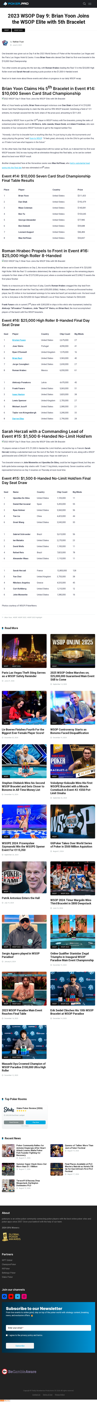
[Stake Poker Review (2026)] (9, 1111)
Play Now (36, 1122)
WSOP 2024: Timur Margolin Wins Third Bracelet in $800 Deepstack (70, 902)
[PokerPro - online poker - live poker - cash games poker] (15, 3)
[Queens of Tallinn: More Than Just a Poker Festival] (56, 1156)
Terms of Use (47, 1395)
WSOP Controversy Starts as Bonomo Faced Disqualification (69, 731)
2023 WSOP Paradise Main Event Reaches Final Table (22, 1012)
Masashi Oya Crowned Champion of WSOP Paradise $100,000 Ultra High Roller (24, 1067)
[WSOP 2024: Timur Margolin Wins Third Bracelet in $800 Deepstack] (72, 878)
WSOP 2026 (16, 666)
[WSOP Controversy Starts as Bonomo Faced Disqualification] (72, 708)
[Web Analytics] (5, 1401)
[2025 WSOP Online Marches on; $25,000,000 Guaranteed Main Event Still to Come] (72, 651)
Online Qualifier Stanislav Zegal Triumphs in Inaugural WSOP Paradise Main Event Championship (72, 957)
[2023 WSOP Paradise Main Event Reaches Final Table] (24, 989)
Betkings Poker (9, 1273)
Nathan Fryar (18, 42)
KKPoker (6, 1268)
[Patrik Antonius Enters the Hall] (24, 877)
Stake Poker (7, 1277)
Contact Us (36, 1395)
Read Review (13, 1122)
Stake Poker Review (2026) (30, 1108)
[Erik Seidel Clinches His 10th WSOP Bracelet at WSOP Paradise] (72, 989)
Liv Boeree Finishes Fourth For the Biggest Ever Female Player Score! (23, 731)
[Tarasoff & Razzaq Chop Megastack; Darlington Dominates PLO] (8, 1191)
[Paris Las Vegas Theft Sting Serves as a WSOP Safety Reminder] (24, 651)
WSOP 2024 (65, 893)
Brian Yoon (8, 617)
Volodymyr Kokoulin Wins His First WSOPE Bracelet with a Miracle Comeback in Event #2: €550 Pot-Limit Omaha (71, 788)
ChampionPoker (9, 1264)
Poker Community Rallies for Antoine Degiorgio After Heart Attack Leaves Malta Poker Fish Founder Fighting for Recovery (31, 1150)
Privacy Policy (60, 1395)
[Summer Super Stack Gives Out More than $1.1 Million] (8, 1175)
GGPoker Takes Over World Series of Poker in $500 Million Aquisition (71, 845)
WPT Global (7, 1260)
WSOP (6, 30)
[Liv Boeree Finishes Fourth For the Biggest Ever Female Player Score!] (24, 708)
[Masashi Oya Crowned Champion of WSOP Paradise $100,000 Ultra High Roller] (24, 1042)
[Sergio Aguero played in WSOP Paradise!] (24, 932)
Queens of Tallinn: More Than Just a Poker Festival (79, 1146)
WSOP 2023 (18, 30)
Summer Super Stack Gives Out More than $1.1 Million (31, 1165)
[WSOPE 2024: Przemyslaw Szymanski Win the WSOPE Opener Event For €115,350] (24, 821)
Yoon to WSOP (35, 138)
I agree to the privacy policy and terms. (26, 1335)
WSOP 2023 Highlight (34, 617)
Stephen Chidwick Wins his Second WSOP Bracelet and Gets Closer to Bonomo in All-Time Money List (23, 786)
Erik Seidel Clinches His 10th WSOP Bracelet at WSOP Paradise (72, 1012)
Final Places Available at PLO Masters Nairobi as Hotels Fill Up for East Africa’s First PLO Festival (79, 1168)
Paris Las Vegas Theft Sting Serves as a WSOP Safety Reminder (24, 674)
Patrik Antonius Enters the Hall (21, 898)
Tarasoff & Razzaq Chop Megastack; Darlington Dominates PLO (28, 1183)
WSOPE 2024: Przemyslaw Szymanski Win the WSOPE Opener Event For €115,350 (23, 847)
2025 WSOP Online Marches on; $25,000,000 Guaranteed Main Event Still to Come (72, 676)
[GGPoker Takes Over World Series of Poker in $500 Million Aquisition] (72, 821)
